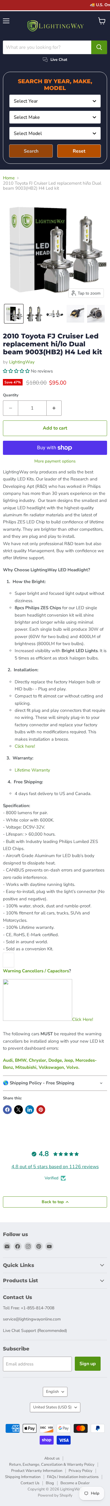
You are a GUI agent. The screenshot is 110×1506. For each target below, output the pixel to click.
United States (52, 1407)
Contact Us (30, 1483)
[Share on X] (18, 1109)
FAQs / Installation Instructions (73, 1477)
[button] (13, 313)
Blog (50, 1483)
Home (9, 178)
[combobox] (55, 101)
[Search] (99, 47)
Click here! (25, 746)
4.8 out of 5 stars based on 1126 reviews (55, 1166)
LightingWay (22, 362)
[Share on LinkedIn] (29, 1109)
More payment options (55, 461)
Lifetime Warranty (32, 770)
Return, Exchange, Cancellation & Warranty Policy (51, 1464)
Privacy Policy (80, 1470)
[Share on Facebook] (7, 1109)
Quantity (10, 395)
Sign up (87, 1363)
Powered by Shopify (55, 1495)
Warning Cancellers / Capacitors (36, 971)
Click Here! (82, 1019)
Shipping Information (22, 1477)
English (52, 1391)
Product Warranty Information (36, 1470)
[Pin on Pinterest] (40, 1109)
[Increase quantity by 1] (54, 408)
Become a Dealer (75, 1483)
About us (52, 1458)
